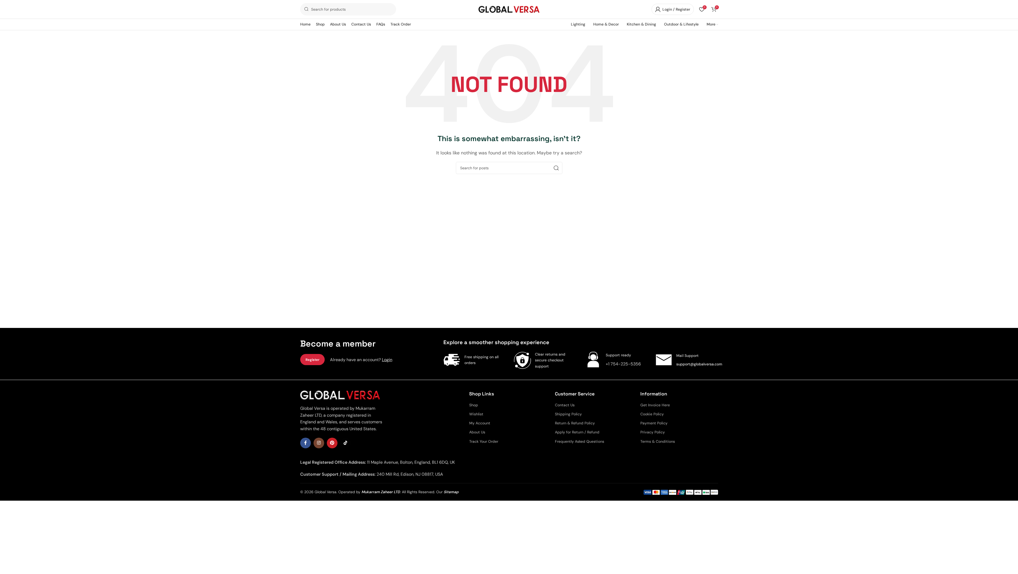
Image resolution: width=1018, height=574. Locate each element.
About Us (477, 432)
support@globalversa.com (699, 364)
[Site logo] (509, 9)
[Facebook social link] (305, 443)
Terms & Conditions (657, 441)
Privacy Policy (652, 432)
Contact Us (565, 405)
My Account (479, 423)
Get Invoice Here (655, 405)
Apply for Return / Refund (577, 432)
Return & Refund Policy (575, 423)
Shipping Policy (568, 414)
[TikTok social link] (345, 443)
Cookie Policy (652, 414)
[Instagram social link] (319, 443)
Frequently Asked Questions (579, 441)
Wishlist (476, 414)
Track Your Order (483, 441)
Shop (473, 405)
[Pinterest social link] (332, 443)
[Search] (556, 168)
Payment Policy (653, 423)
